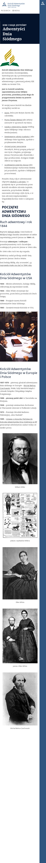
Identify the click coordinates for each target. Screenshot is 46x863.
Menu (17, 10)
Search (6, 10)
